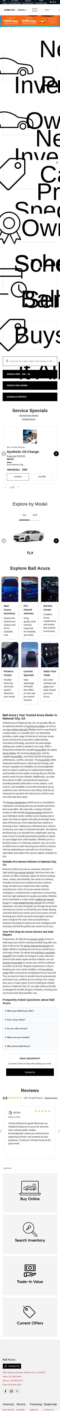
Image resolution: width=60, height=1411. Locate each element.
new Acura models (36, 726)
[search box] (30, 359)
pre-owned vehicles (24, 872)
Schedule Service (28, 419)
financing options (34, 812)
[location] (50, 2)
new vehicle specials (16, 729)
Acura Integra (9, 753)
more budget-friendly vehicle (27, 903)
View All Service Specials (28, 416)
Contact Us (30, 1072)
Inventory (8, 1404)
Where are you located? (18, 1037)
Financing (36, 1404)
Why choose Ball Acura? (18, 1046)
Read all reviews (51, 1098)
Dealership (50, 1404)
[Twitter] (17, 1391)
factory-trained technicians (37, 946)
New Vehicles (8, 1409)
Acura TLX (35, 753)
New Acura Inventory (9, 610)
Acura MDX (16, 756)
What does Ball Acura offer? (20, 1011)
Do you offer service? (17, 1028)
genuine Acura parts (12, 963)
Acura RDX (40, 750)
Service (21, 1404)
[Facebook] (5, 1391)
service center (37, 939)
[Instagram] (11, 1391)
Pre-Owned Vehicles (29, 610)
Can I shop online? (16, 1020)
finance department (16, 802)
